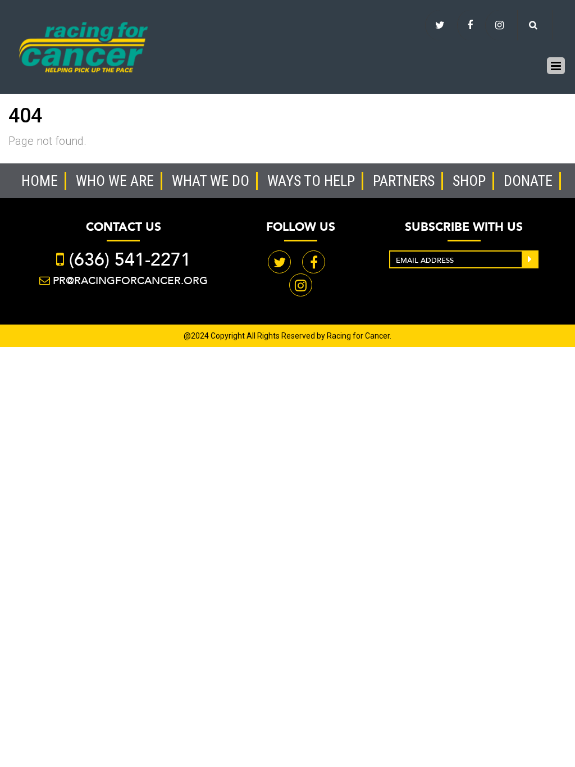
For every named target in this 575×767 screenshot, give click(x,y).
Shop (469, 180)
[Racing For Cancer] (83, 46)
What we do (210, 180)
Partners (404, 180)
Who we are (115, 180)
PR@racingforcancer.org (130, 280)
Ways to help (311, 180)
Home (39, 180)
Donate (528, 180)
